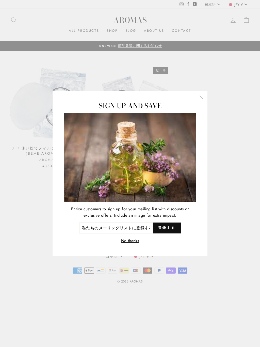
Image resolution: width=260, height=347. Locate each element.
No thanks (130, 241)
